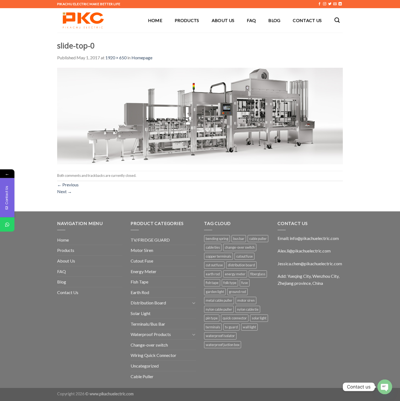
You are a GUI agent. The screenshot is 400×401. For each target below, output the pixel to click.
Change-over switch (149, 344)
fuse (244, 282)
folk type (229, 282)
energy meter (235, 274)
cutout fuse (244, 256)
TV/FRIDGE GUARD (150, 239)
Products (187, 20)
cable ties (213, 247)
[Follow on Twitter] (329, 4)
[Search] (337, 20)
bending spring (217, 238)
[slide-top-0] (200, 115)
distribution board (241, 265)
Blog (274, 20)
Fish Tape (139, 281)
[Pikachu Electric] (84, 20)
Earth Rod (140, 292)
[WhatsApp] (7, 224)
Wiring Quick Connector (153, 355)
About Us (223, 20)
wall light (249, 327)
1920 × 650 (116, 57)
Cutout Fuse (142, 260)
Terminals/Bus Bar (148, 323)
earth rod (213, 274)
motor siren (246, 300)
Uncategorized (145, 365)
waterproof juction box (222, 345)
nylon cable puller (219, 309)
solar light (259, 318)
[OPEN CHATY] (384, 387)
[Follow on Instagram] (324, 4)
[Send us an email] (335, 4)
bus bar (238, 238)
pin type (212, 318)
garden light (215, 291)
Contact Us (307, 20)
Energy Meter (143, 271)
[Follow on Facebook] (319, 4)
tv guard (231, 327)
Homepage (141, 57)
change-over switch (240, 247)
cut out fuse (214, 265)
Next (64, 191)
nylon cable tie (248, 309)
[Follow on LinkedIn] (340, 4)
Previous (68, 184)
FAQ (251, 20)
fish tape (212, 282)
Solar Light (140, 313)
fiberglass (257, 274)
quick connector (235, 318)
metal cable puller (219, 300)
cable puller (258, 238)
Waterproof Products (151, 334)
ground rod (237, 291)
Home (155, 20)
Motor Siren (142, 250)
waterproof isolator (220, 336)
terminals (213, 327)
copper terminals (218, 256)
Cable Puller (142, 376)
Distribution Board (148, 302)
